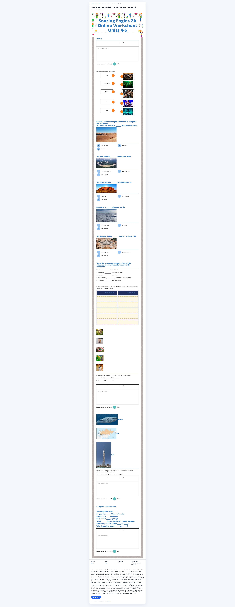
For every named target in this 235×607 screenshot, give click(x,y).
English (99, 3)
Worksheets (93, 3)
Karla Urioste (100, 9)
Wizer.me (108, 601)
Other (106, 563)
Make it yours (96, 597)
